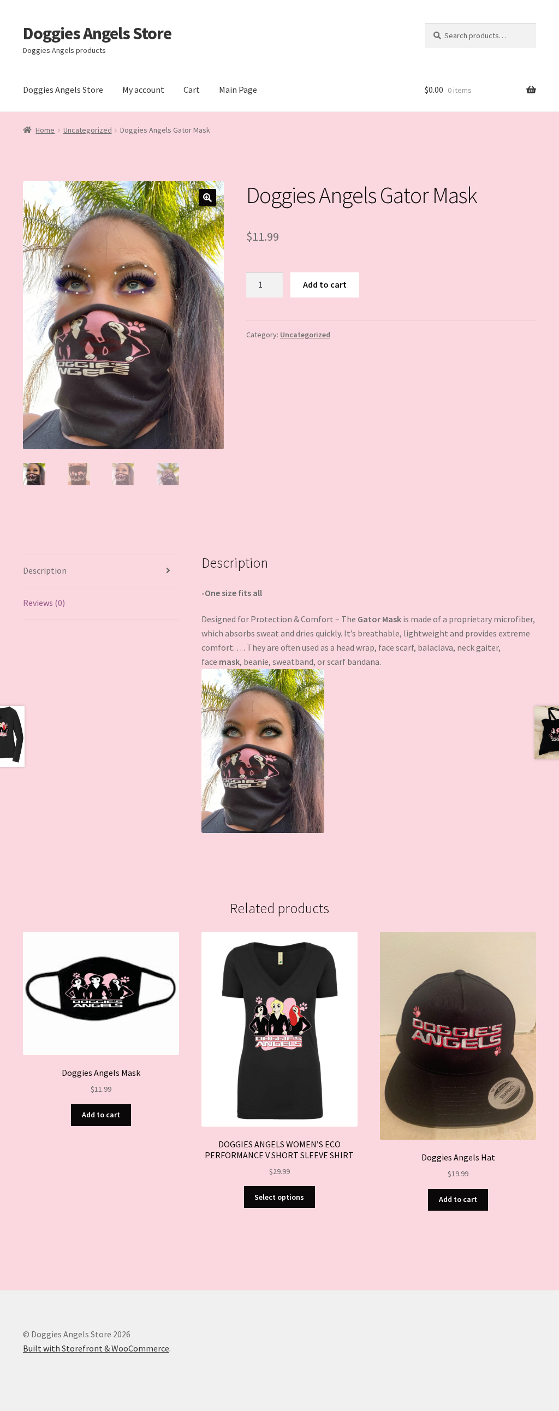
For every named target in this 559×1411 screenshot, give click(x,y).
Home (45, 130)
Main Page (238, 89)
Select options (279, 1197)
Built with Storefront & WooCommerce (96, 1348)
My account (143, 89)
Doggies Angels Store (97, 33)
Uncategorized (87, 130)
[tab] (101, 571)
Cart (191, 89)
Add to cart (325, 284)
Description (45, 570)
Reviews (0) (44, 602)
